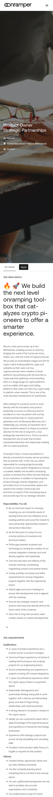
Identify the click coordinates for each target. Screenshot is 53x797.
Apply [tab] (23, 267)
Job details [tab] (9, 267)
